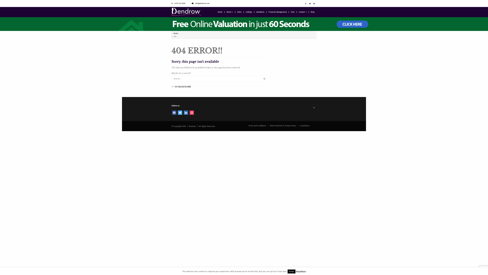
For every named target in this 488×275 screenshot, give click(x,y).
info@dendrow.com (202, 3)
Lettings (249, 12)
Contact (302, 12)
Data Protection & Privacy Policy (283, 126)
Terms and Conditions (257, 126)
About (229, 12)
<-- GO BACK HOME (181, 87)
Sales (239, 12)
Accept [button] (291, 271)
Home (220, 12)
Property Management (278, 12)
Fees (293, 12)
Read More (301, 271)
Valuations (260, 12)
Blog (313, 12)
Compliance (304, 126)
